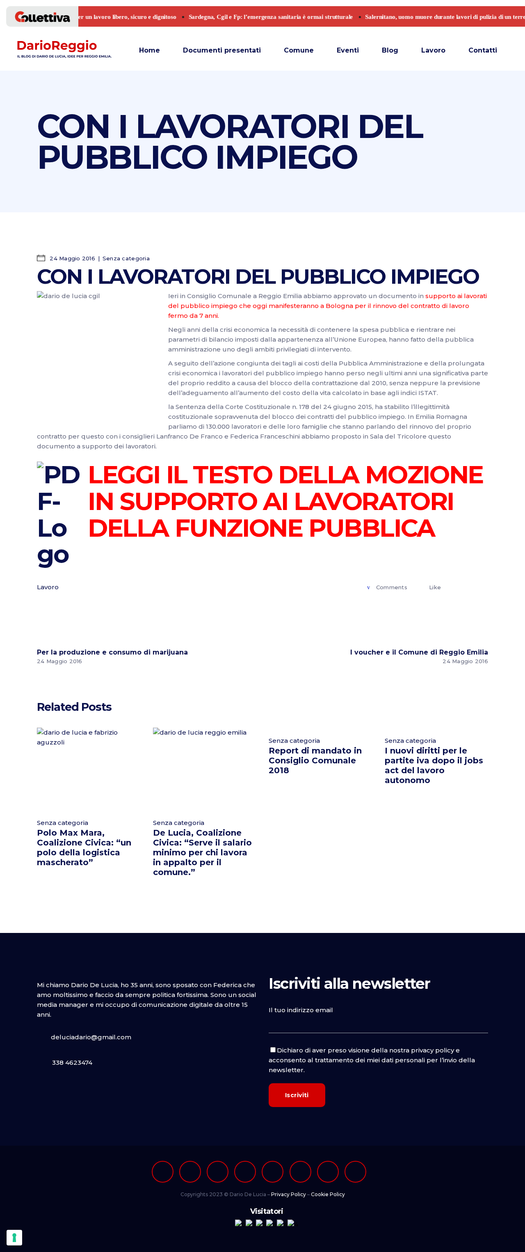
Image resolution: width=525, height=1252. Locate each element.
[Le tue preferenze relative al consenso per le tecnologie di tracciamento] (14, 1237)
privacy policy (432, 1050)
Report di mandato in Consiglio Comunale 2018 (315, 760)
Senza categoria (126, 258)
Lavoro (48, 587)
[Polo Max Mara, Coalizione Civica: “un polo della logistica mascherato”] (89, 768)
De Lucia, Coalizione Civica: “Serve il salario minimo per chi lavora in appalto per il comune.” (202, 852)
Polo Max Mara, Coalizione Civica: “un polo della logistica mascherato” (84, 847)
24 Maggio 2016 (71, 258)
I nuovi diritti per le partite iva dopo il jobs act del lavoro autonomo (434, 765)
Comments (391, 587)
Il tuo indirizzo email (301, 1010)
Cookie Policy (328, 1194)
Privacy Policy (288, 1194)
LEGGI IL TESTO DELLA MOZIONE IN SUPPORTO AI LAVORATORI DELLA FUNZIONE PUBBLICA (285, 501)
